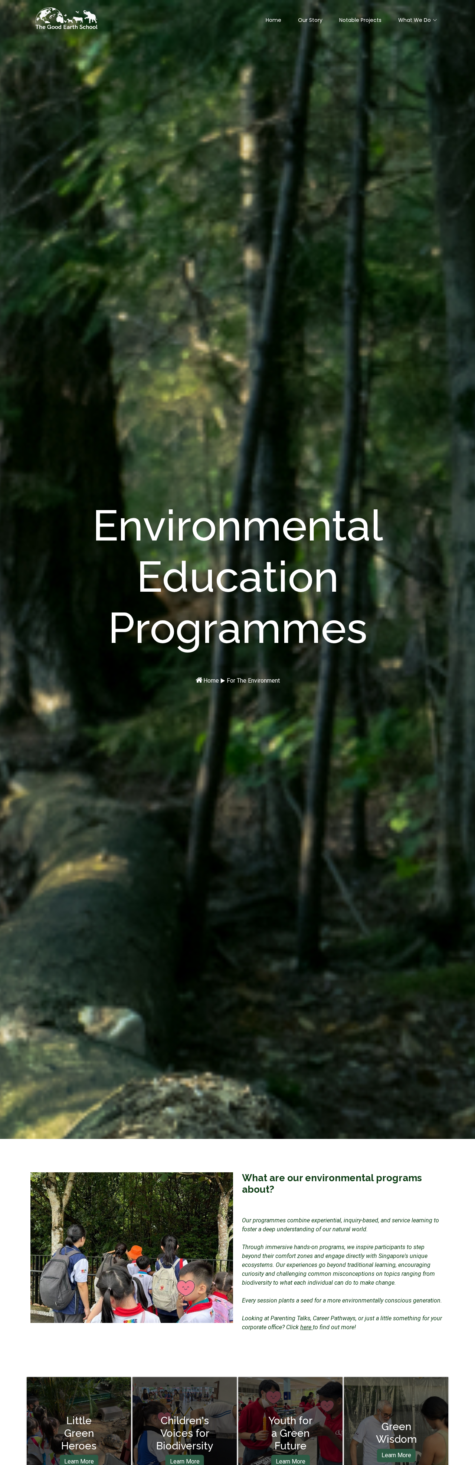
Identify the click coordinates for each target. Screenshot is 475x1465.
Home (273, 20)
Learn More (396, 1455)
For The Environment (253, 680)
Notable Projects (360, 20)
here (306, 1327)
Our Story (310, 20)
